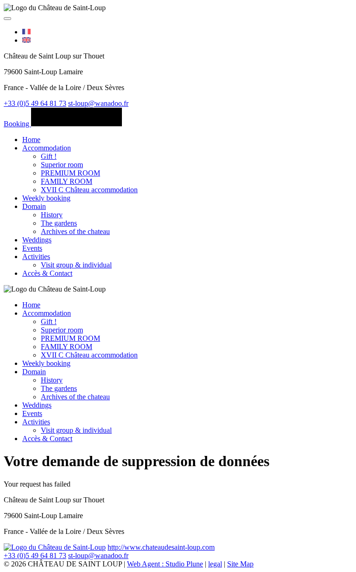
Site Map (240, 564)
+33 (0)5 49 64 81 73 (35, 103)
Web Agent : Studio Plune (165, 564)
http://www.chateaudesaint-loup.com (161, 547)
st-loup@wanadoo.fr (98, 103)
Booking (17, 124)
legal (215, 564)
